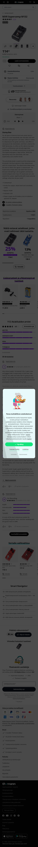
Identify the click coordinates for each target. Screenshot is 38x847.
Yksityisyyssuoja (23, 454)
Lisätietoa (25, 449)
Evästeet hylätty (14, 449)
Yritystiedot (14, 454)
